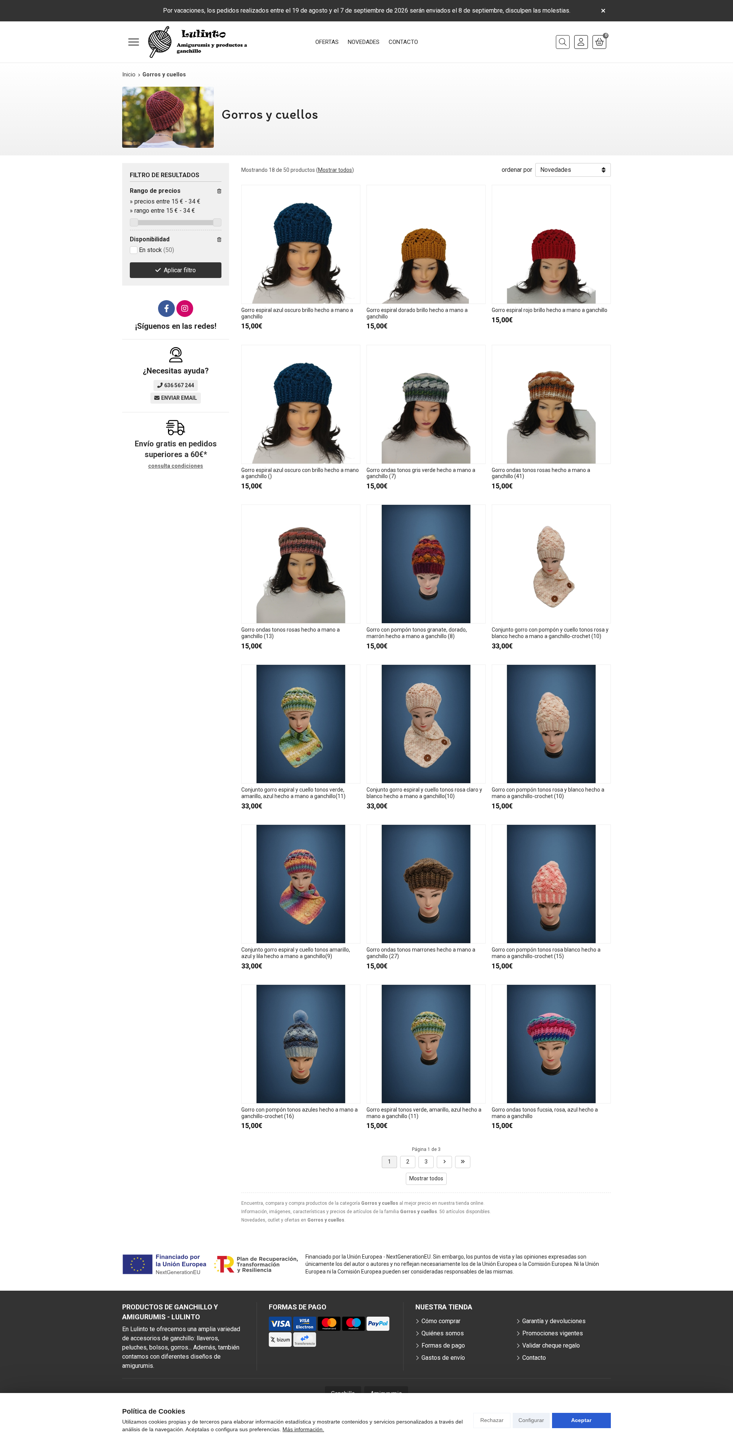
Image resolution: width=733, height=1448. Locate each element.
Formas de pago (443, 1345)
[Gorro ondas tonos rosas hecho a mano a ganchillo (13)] (301, 564)
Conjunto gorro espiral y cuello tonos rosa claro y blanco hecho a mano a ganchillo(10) (424, 793)
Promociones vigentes (552, 1333)
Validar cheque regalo (551, 1345)
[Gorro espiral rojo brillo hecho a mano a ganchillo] (551, 244)
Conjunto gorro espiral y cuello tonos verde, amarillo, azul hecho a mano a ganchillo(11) (293, 793)
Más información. (303, 1429)
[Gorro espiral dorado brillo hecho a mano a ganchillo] (426, 244)
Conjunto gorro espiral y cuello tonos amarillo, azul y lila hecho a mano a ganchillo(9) (295, 953)
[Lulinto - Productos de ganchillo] (197, 42)
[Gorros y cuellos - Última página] (462, 1162)
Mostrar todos (335, 170)
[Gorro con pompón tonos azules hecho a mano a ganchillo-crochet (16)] (301, 1044)
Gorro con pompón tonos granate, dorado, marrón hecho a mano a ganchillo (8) (416, 633)
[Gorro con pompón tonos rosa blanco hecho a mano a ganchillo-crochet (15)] (551, 884)
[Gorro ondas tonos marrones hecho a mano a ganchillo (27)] (426, 884)
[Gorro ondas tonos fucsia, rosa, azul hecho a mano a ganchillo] (551, 1044)
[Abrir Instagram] (184, 308)
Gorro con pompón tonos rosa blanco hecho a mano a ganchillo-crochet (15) (546, 953)
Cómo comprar (440, 1321)
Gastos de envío (443, 1357)
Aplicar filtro (180, 270)
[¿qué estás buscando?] (563, 42)
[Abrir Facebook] (166, 308)
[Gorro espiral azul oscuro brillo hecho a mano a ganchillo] (301, 244)
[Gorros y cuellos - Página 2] (444, 1162)
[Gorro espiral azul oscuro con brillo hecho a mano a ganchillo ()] (301, 404)
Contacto (534, 1357)
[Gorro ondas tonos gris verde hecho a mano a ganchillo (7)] (426, 404)
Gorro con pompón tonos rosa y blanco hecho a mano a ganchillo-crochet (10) (548, 793)
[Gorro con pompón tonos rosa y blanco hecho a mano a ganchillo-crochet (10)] (551, 724)
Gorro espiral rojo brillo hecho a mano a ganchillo (549, 310)
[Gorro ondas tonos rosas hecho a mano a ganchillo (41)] (551, 404)
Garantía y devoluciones (554, 1321)
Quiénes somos (442, 1333)
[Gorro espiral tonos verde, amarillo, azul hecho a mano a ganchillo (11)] (426, 1044)
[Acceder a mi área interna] (581, 42)
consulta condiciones (175, 466)
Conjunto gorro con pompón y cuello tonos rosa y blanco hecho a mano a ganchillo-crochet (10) (550, 633)
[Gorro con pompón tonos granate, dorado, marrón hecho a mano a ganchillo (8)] (426, 564)
